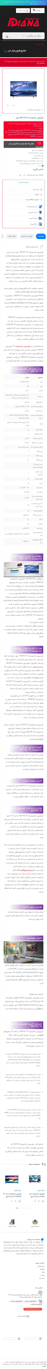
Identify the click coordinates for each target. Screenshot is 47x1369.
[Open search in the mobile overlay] (23, 35)
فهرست (37, 44)
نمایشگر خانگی (23, 61)
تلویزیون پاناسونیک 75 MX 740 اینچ (32, 130)
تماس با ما (42, 1278)
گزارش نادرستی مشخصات (33, 110)
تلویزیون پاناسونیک (35, 61)
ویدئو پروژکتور (26, 870)
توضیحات (41, 236)
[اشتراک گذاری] (13, 105)
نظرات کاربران (12, 236)
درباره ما (43, 1275)
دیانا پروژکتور (41, 1266)
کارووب (44, 1366)
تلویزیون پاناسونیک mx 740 (17, 124)
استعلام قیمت (42, 1201)
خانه (43, 61)
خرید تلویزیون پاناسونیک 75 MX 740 (25, 132)
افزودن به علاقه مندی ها (32, 200)
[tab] (41, 236)
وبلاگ (43, 1272)
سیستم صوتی (38, 666)
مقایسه (37, 194)
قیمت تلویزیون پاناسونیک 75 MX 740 (28, 134)
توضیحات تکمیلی (26, 236)
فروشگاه (42, 1269)
